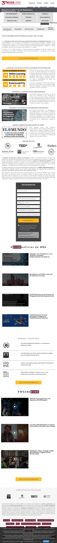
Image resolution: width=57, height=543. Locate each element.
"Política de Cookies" (37, 541)
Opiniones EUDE (47, 523)
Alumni (52, 3)
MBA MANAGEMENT (12, 14)
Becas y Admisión (50, 28)
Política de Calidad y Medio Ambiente (31, 523)
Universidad (40, 29)
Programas (32, 3)
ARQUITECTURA (12, 20)
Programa (18, 29)
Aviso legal (6, 520)
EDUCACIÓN (45, 20)
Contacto (51, 7)
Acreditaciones (10, 523)
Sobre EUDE (43, 7)
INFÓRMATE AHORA (28, 220)
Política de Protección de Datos (45, 520)
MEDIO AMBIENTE (45, 17)
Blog (36, 7)
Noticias (39, 3)
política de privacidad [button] (30, 226)
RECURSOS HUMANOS (12, 17)
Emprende (30, 7)
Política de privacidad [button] (17, 520)
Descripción (7, 29)
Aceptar (46, 541)
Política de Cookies (30, 520)
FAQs (17, 523)
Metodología (29, 29)
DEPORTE (28, 20)
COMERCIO (45, 14)
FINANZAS (28, 17)
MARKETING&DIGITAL (28, 14)
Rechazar (52, 541)
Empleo (46, 3)
